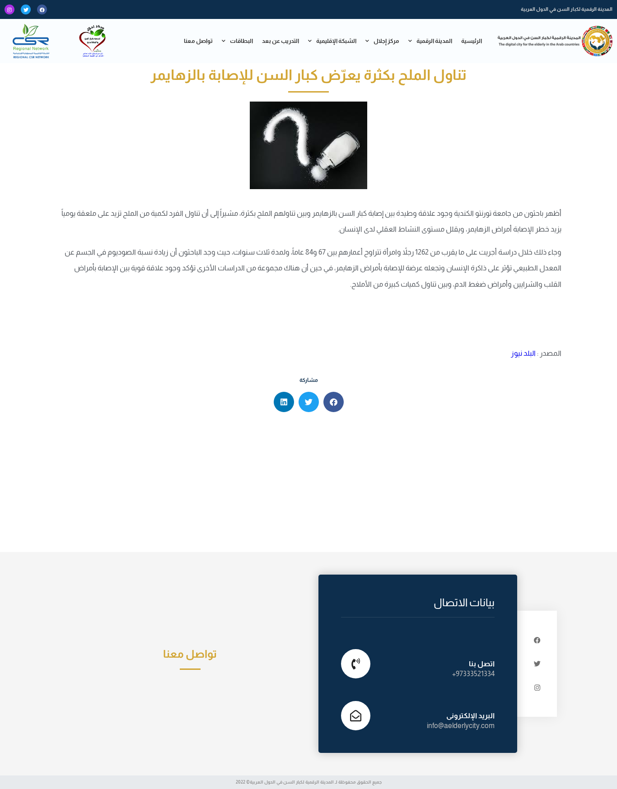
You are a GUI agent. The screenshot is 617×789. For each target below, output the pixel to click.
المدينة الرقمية (434, 40)
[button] (333, 402)
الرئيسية (471, 40)
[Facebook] (42, 9)
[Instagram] (9, 9)
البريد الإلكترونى (470, 715)
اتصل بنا (482, 664)
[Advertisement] (308, 484)
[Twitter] (26, 9)
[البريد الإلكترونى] (355, 715)
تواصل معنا (198, 40)
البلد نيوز (523, 353)
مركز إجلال (386, 40)
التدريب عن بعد (280, 40)
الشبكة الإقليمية (336, 40)
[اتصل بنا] (355, 663)
